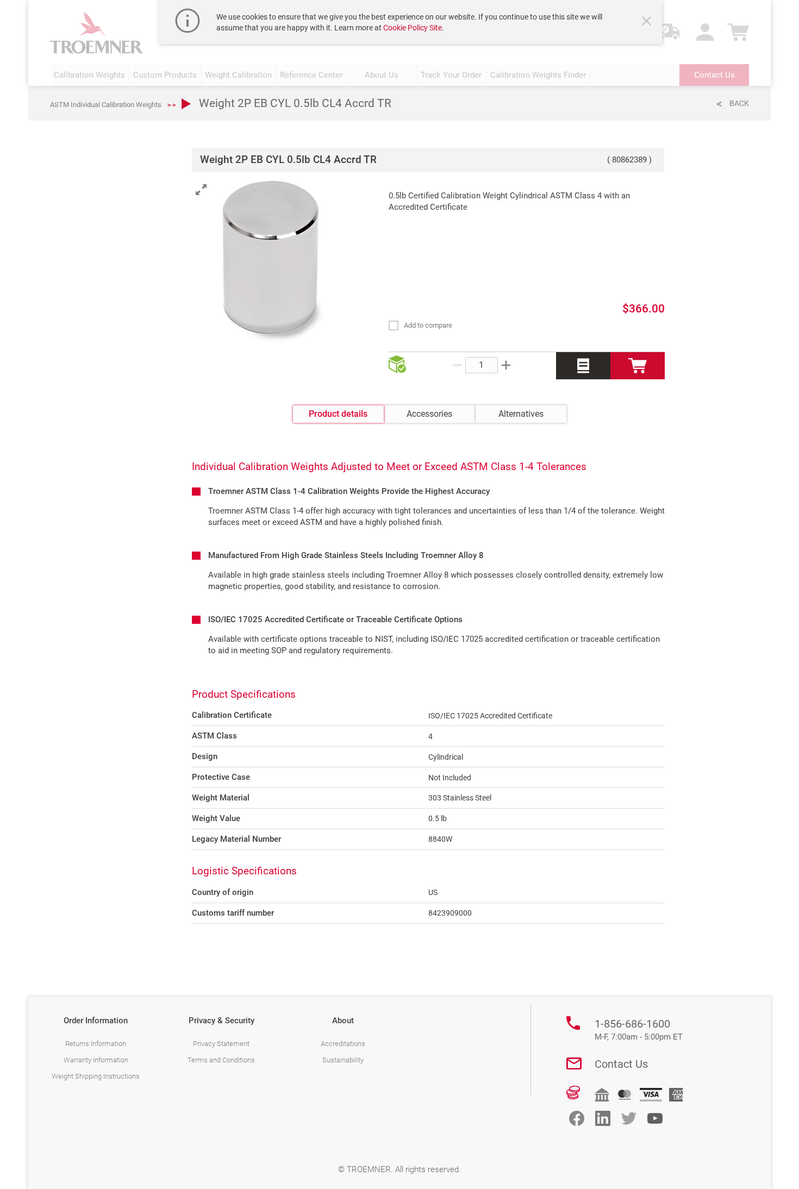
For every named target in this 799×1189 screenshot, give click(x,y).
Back (739, 103)
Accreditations (343, 1044)
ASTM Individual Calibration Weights (105, 105)
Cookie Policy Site (412, 27)
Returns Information (95, 1044)
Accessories (429, 414)
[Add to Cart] (637, 365)
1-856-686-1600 (639, 1029)
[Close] (648, 22)
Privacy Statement (221, 1044)
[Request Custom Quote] (583, 365)
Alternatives (521, 414)
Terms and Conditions (221, 1060)
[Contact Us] (574, 1063)
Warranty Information (96, 1060)
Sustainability (343, 1060)
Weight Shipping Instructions (96, 1076)
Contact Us (621, 1064)
